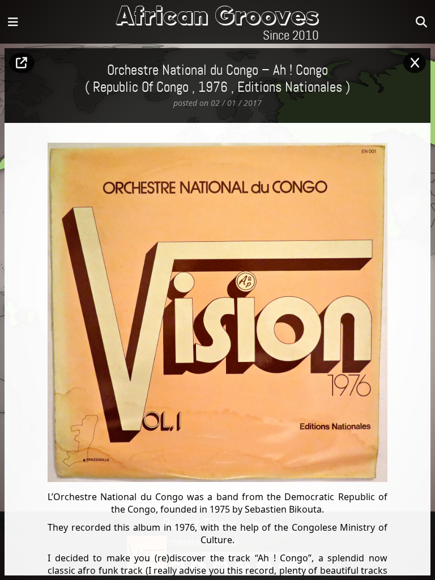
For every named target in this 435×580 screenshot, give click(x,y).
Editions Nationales (289, 87)
